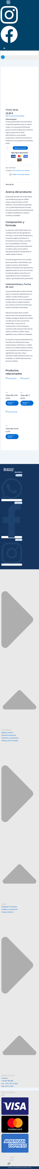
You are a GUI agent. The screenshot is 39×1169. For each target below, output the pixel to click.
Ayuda (3, 904)
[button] (19, 651)
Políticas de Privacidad (9, 741)
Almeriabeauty (6, 730)
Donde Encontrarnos (8, 735)
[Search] (3, 57)
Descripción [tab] (10, 184)
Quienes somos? (7, 732)
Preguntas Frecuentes (9, 907)
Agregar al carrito (20, 148)
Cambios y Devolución (9, 909)
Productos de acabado (16, 116)
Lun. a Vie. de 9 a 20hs (9, 1083)
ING (7, 116)
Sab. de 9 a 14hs (7, 1086)
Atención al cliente (7, 1075)
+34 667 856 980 (7, 1081)
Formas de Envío (7, 912)
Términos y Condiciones (10, 738)
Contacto (4, 1078)
